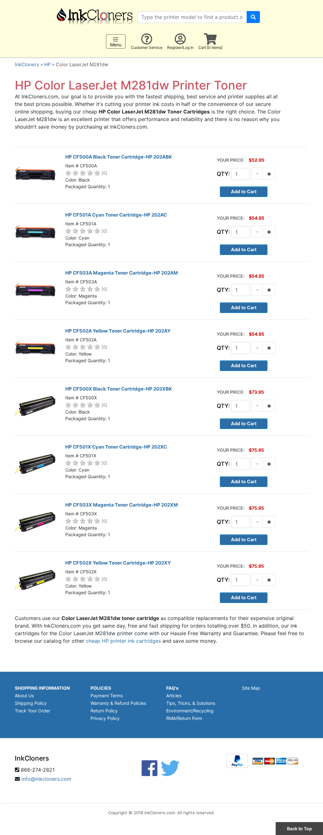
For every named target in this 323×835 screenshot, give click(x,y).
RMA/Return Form (184, 718)
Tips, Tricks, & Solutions (190, 703)
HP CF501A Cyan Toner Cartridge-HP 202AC (116, 215)
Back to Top (299, 828)
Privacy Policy (105, 718)
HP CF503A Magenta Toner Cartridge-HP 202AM (121, 273)
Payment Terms (107, 695)
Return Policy (104, 710)
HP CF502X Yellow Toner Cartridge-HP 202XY (118, 563)
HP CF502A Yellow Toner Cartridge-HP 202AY (118, 331)
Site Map (251, 688)
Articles (173, 695)
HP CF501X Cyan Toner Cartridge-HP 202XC (116, 447)
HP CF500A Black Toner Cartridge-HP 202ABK (118, 157)
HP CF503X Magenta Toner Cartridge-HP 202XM (121, 505)
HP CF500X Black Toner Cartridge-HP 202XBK (118, 389)
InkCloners (27, 64)
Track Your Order (32, 710)
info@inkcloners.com (46, 779)
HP (47, 64)
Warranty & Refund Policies (118, 703)
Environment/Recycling (190, 710)
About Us (24, 695)
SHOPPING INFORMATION (42, 688)
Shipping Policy (31, 703)
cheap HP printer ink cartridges (123, 641)
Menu (115, 44)
